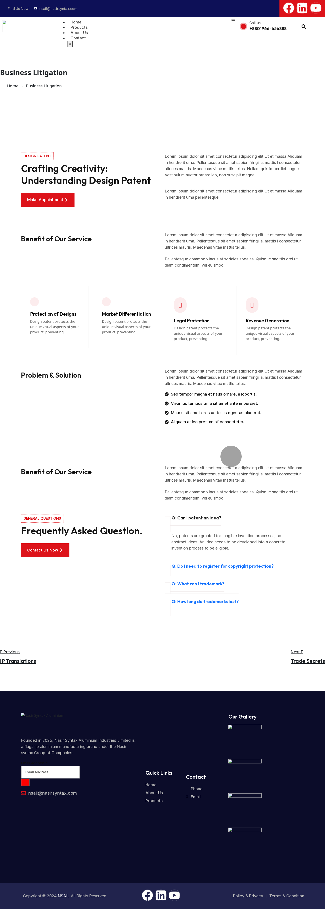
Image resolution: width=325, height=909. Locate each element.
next (296, 651)
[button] (303, 26)
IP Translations (18, 660)
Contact (78, 38)
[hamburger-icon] (233, 20)
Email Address (34, 763)
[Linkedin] (302, 8)
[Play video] (231, 456)
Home (76, 22)
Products (79, 27)
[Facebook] (288, 8)
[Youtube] (315, 8)
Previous (11, 651)
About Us (79, 32)
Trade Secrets (308, 660)
